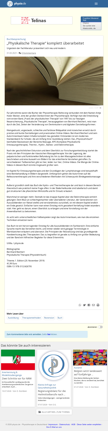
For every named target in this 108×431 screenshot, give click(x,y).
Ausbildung (13, 317)
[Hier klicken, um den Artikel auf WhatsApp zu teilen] (80, 305)
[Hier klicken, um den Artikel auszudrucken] (98, 305)
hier (49, 334)
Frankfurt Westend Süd (90, 19)
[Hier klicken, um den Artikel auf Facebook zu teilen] (89, 305)
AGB (73, 424)
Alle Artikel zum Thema (56, 411)
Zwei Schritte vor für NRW (17, 378)
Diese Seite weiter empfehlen (89, 424)
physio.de (18, 3)
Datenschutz (64, 424)
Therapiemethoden (31, 317)
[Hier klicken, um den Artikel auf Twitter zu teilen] (84, 305)
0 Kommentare (29, 53)
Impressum (53, 424)
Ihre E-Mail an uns (54, 427)
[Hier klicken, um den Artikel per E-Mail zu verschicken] (93, 305)
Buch (60, 317)
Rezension (49, 317)
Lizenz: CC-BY (93, 108)
